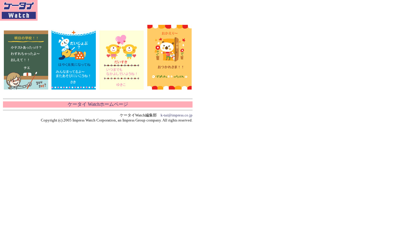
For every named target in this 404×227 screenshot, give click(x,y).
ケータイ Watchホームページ (98, 104)
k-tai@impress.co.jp (177, 115)
